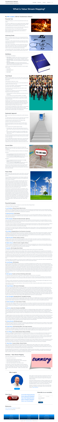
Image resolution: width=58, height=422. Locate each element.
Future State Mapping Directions (27, 398)
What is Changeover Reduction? (27, 399)
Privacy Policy (11, 418)
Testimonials (47, 415)
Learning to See (7, 409)
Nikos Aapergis (9, 218)
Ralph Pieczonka (9, 237)
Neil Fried (9, 308)
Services (29, 416)
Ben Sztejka (8, 231)
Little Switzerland (35, 387)
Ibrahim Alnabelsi (10, 301)
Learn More (17, 388)
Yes (40, 399)
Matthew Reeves (9, 242)
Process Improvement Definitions (27, 396)
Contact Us (11, 416)
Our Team (29, 418)
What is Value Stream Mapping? (10, 408)
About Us (11, 415)
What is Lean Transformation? (27, 401)
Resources (29, 415)
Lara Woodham (9, 208)
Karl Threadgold (10, 296)
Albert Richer (9, 343)
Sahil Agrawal (9, 273)
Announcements (46, 416)
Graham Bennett (10, 321)
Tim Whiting (9, 331)
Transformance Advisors (11, 1)
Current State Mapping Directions (28, 394)
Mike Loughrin (11, 16)
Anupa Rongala (10, 286)
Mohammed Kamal (10, 213)
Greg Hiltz (8, 248)
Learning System (46, 418)
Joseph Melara (10, 326)
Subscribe (40, 402)
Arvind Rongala (9, 262)
